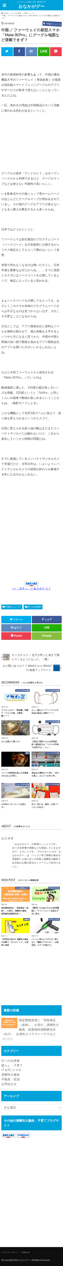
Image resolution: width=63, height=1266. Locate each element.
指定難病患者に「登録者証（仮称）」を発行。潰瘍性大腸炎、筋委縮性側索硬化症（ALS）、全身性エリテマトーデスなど (30, 1029)
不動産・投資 (10, 1079)
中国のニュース (13, 606)
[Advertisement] (25, 144)
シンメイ (7, 838)
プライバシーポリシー (10, 1252)
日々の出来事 (34, 606)
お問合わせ (9, 1084)
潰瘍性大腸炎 (10, 1074)
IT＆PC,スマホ (11, 1070)
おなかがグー (32, 6)
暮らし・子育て (12, 1065)
